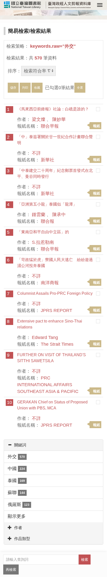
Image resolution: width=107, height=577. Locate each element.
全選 (80, 87)
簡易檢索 (18, 31)
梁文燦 (38, 119)
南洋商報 (50, 282)
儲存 (13, 87)
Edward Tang (45, 337)
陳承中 (59, 214)
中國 (16, 468)
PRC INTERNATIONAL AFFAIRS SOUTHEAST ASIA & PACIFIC (47, 384)
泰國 (16, 480)
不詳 (36, 153)
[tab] (53, 445)
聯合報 (47, 221)
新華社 (47, 159)
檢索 (84, 560)
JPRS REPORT (56, 310)
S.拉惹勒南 (43, 242)
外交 (16, 456)
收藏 (37, 87)
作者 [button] (18, 528)
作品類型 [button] (22, 539)
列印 (25, 87)
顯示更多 (17, 516)
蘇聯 (16, 492)
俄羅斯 (18, 504)
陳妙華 (59, 119)
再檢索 (11, 570)
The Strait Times (57, 344)
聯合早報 (50, 126)
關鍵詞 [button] (20, 445)
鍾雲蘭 (38, 214)
